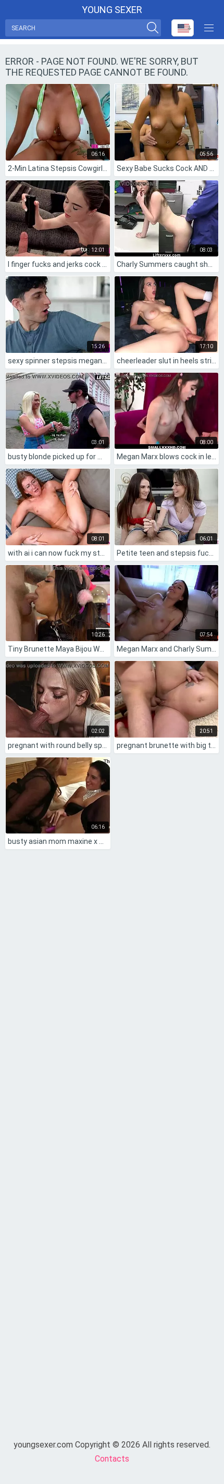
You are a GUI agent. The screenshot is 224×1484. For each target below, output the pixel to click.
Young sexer (112, 9)
